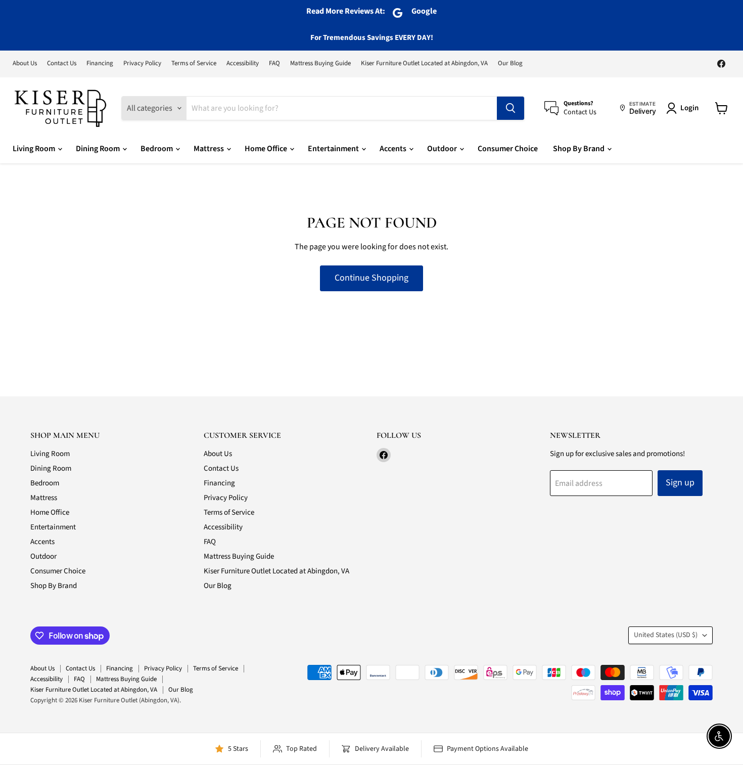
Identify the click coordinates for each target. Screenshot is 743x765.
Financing (99, 63)
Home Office (267, 148)
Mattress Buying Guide (320, 63)
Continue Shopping (371, 278)
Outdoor (442, 148)
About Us (25, 63)
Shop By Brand (579, 148)
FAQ (274, 63)
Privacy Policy (142, 63)
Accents (394, 148)
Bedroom (157, 148)
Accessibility (242, 63)
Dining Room (98, 148)
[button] (684, 108)
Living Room (35, 148)
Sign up (680, 482)
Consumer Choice (508, 148)
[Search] (510, 108)
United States (666, 635)
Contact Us (61, 63)
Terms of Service (193, 63)
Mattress (209, 148)
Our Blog (510, 63)
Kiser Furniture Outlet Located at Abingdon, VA (424, 63)
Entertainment (334, 148)
